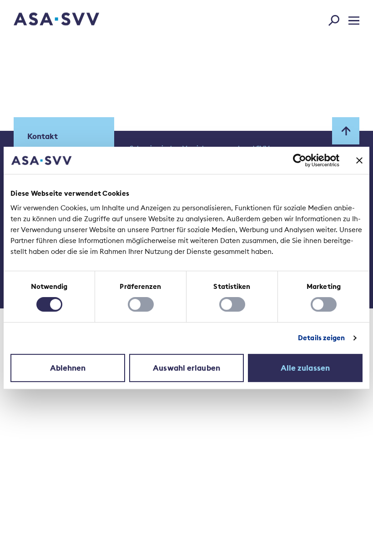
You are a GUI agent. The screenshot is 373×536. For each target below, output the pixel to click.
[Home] (40, 20)
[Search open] (336, 18)
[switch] (141, 304)
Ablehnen (68, 368)
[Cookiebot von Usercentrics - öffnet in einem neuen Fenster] (299, 160)
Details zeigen (321, 337)
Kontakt (42, 136)
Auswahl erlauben (186, 368)
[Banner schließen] (359, 160)
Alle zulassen (305, 368)
